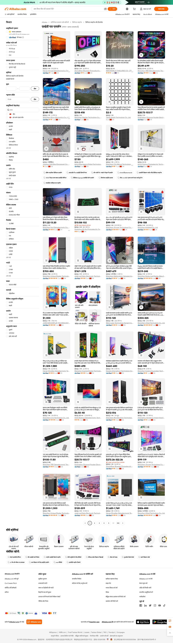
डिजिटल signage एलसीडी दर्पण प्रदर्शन (83, 178)
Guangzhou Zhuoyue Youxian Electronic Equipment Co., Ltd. (151, 117)
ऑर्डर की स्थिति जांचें (145, 588)
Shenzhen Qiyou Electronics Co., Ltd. (56, 117)
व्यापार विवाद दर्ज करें (111, 588)
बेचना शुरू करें (143, 583)
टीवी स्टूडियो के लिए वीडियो (74, 557)
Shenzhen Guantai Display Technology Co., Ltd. (88, 371)
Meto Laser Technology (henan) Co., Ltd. (119, 323)
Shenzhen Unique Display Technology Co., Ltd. (56, 276)
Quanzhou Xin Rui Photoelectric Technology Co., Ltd (88, 229)
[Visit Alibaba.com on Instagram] (154, 605)
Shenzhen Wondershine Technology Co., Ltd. (119, 418)
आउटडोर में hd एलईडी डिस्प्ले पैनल (78, 172)
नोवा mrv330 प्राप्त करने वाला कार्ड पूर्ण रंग (131, 178)
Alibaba (44, 22)
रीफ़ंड (107, 592)
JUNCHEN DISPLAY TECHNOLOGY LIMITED (56, 323)
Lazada (86, 632)
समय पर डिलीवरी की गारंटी (46, 588)
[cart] (135, 9)
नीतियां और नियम (43, 601)
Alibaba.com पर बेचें (145, 579)
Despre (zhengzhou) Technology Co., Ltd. (119, 371)
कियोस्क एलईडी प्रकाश (107, 178)
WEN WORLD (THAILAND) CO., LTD (119, 71)
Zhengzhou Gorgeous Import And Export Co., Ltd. (151, 418)
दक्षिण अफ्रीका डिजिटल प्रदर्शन (54, 172)
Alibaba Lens (14, 622)
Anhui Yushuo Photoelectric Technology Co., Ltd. (151, 164)
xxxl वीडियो (59, 562)
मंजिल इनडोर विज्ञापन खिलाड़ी (95, 557)
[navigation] (22, 273)
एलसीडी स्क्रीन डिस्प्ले (74, 562)
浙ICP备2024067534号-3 (146, 639)
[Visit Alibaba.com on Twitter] (150, 605)
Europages (121, 632)
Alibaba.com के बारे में (12, 574)
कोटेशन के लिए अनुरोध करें (79, 583)
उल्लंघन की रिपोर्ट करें (112, 601)
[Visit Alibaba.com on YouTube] (159, 605)
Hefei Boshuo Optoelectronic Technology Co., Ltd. (88, 418)
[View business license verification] (108, 639)
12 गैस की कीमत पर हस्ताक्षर (17, 562)
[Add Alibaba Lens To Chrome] (34, 622)
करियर (7, 592)
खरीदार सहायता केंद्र (112, 579)
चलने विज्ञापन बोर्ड (145, 557)
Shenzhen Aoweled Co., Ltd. (148, 227)
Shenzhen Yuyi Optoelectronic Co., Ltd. (56, 227)
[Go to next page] (123, 523)
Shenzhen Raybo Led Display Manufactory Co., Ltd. (151, 276)
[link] (170, 621)
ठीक (35, 89)
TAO (104, 632)
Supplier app (94, 622)
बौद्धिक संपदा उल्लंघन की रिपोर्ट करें (115, 597)
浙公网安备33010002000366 (125, 639)
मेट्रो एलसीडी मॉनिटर (15, 557)
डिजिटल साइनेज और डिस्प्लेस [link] (94, 22)
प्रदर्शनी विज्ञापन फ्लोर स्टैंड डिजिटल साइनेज (150, 172)
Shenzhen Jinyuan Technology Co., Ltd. (119, 227)
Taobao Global (96, 632)
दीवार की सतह (113, 557)
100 (118, 523)
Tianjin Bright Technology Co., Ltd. (118, 117)
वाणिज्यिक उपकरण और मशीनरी (60, 22)
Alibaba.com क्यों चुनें (11, 579)
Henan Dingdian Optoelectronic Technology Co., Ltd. (56, 371)
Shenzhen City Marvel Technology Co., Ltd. (119, 164)
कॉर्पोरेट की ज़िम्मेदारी (10, 588)
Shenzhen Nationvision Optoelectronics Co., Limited (119, 276)
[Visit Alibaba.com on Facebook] (140, 605)
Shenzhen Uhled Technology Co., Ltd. (151, 323)
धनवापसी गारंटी (42, 583)
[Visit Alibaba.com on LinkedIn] (145, 605)
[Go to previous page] (85, 523)
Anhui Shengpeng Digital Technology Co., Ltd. (88, 164)
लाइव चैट (108, 583)
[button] (105, 9)
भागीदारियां (142, 597)
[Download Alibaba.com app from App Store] (143, 622)
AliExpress (53, 632)
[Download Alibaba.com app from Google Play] (160, 622)
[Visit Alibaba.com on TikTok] (164, 605)
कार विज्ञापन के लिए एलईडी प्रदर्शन (40, 562)
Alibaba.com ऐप (107, 622)
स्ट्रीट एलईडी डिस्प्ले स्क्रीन (53, 557)
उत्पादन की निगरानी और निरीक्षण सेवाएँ (49, 597)
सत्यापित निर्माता (76, 579)
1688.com (62, 632)
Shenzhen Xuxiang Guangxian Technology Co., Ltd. (151, 371)
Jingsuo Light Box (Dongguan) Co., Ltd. (56, 164)
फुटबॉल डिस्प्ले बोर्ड (129, 557)
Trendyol (111, 632)
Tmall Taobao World (75, 632)
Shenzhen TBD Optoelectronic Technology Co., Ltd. (151, 71)
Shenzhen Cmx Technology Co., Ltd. (56, 418)
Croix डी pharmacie (126, 172)
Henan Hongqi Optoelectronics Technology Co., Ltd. (56, 71)
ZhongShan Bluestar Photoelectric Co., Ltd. (88, 71)
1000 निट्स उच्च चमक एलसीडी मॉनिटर (56, 178)
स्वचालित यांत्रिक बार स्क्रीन (53, 183)
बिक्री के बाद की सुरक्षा (44, 592)
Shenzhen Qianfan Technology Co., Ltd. (88, 117)
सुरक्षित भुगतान (42, 579)
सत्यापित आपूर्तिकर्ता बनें (146, 592)
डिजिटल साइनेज (77, 22)
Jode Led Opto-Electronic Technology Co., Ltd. (88, 276)
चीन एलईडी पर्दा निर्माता (33, 557)
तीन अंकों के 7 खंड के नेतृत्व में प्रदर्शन (103, 172)
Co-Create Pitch (11, 583)
